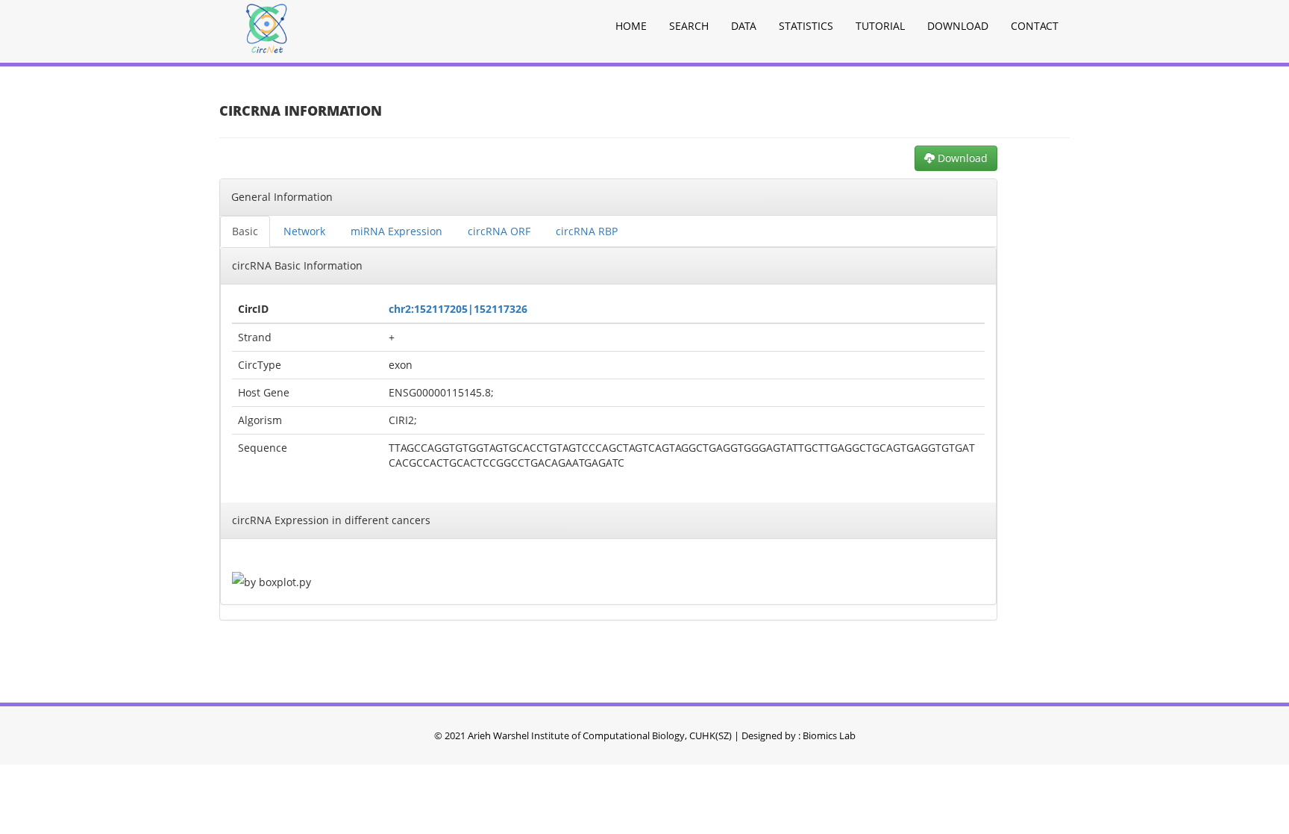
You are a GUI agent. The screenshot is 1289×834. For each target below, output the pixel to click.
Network (304, 231)
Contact (1035, 26)
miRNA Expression (396, 231)
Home (631, 26)
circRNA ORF (499, 231)
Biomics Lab (829, 735)
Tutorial (880, 26)
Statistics (806, 26)
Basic (245, 231)
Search (689, 26)
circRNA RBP (587, 231)
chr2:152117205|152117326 (458, 309)
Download (957, 26)
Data (743, 26)
